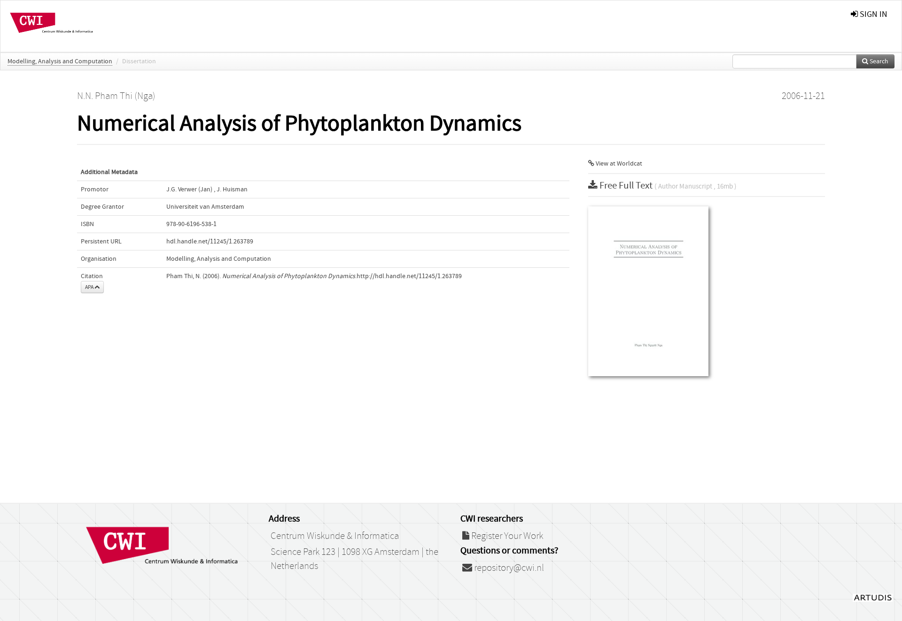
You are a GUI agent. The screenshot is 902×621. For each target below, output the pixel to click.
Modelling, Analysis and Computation (60, 61)
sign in (872, 14)
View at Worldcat (618, 163)
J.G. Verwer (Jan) (189, 189)
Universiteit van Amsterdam (205, 207)
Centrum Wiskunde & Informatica (335, 536)
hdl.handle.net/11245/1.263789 (209, 241)
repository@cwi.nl (508, 568)
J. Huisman (232, 189)
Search (878, 61)
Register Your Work (506, 536)
